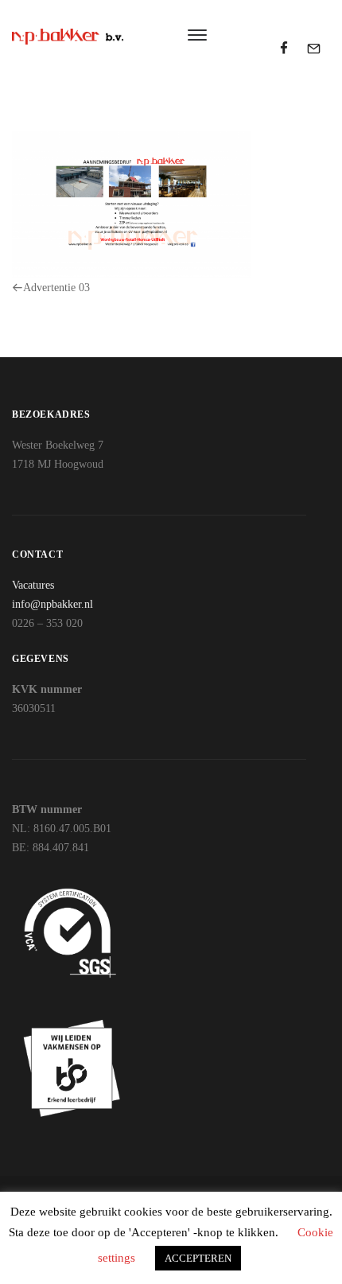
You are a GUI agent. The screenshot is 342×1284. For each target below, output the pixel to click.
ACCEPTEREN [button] (198, 1258)
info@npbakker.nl (52, 604)
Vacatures (33, 585)
